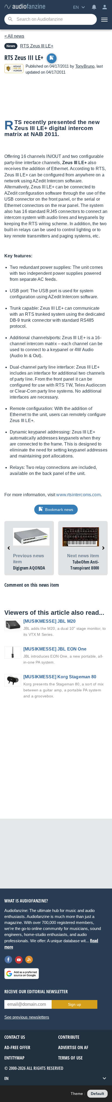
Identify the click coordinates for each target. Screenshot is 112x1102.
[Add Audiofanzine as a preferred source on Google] (21, 973)
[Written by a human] (13, 69)
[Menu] (104, 19)
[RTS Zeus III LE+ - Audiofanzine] (24, 7)
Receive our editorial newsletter (36, 992)
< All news (14, 36)
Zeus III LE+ (36, 46)
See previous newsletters (26, 1017)
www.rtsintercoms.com (78, 494)
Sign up (74, 1004)
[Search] (10, 19)
